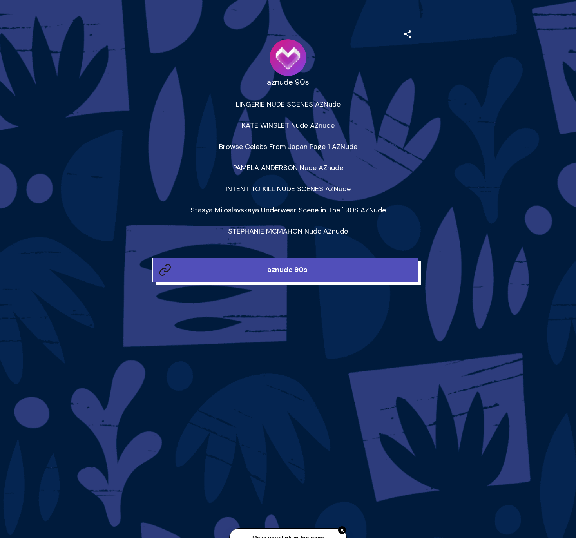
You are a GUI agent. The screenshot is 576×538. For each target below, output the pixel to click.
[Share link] (407, 33)
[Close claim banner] (342, 530)
